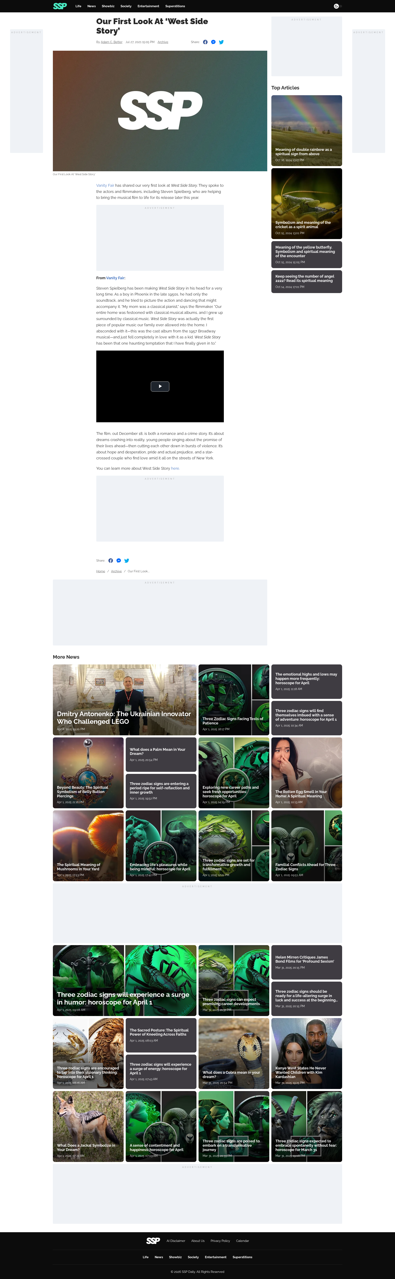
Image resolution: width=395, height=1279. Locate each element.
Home (100, 571)
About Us (197, 1241)
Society (126, 6)
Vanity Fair (105, 185)
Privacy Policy (220, 1241)
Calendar (242, 1241)
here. (175, 468)
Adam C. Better (111, 42)
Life (78, 6)
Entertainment (148, 6)
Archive (163, 42)
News (91, 6)
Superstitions (175, 6)
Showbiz (108, 6)
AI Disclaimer (176, 1241)
